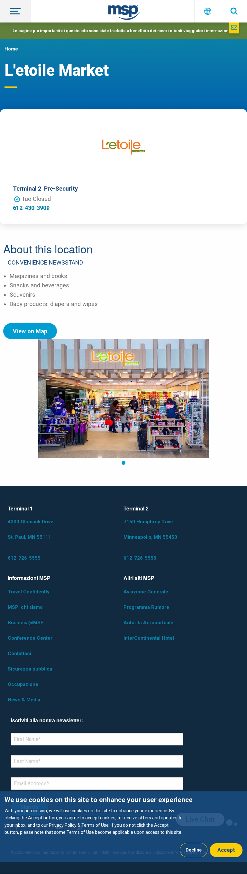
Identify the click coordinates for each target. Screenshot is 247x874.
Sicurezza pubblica (30, 669)
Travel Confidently (29, 592)
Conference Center (30, 638)
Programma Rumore (146, 607)
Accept (226, 850)
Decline (194, 849)
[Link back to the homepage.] (124, 13)
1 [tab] (123, 463)
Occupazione (23, 684)
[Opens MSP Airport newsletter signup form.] (234, 28)
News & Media (24, 700)
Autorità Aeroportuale (148, 623)
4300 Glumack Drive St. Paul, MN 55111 (30, 529)
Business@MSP (26, 623)
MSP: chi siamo (25, 607)
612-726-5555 (24, 558)
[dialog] (123, 826)
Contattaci (19, 653)
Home (11, 49)
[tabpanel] (123, 398)
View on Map (30, 331)
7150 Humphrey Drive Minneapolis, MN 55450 (150, 529)
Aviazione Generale (146, 592)
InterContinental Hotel (149, 638)
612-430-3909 (31, 207)
